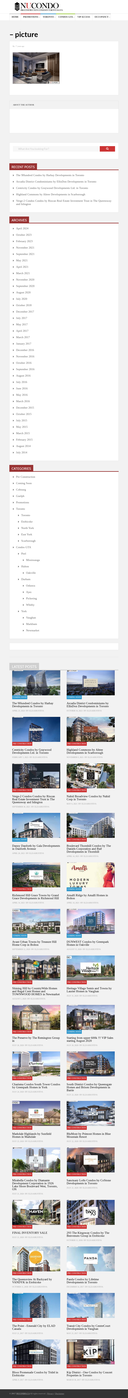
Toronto (48, 17)
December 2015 (25, 407)
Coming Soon (24, 483)
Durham (25, 579)
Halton (25, 566)
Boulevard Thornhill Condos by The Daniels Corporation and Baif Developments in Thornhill (89, 848)
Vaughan (31, 617)
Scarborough (28, 540)
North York (27, 528)
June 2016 (22, 388)
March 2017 (23, 337)
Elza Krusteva (36, 711)
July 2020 (21, 298)
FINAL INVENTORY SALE (29, 1232)
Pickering (31, 598)
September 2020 (25, 286)
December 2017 (25, 311)
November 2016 (25, 356)
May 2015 (22, 426)
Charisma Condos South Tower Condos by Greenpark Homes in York (36, 1086)
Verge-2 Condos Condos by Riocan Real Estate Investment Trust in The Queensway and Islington (63, 202)
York (24, 611)
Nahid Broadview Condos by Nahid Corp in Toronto (88, 798)
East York (26, 534)
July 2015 (21, 420)
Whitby (30, 604)
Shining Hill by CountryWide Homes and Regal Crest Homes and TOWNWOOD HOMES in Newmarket (36, 991)
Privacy (50, 1393)
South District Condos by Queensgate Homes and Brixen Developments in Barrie (89, 1087)
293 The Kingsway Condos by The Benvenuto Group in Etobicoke (88, 1234)
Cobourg (21, 489)
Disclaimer (59, 1393)
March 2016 (23, 401)
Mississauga (33, 560)
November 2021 (25, 247)
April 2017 (22, 330)
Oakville (31, 572)
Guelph (20, 496)
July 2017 (21, 318)
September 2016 (25, 369)
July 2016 (21, 382)
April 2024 (22, 228)
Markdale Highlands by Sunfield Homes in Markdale (31, 1135)
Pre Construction (25, 476)
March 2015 (23, 433)
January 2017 (23, 343)
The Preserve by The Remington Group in (36, 1039)
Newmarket (32, 630)
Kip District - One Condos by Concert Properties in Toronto (89, 1374)
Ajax (29, 592)
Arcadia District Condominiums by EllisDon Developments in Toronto (56, 181)
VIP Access (83, 17)
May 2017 (22, 324)
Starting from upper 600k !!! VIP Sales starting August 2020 (90, 1039)
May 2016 (22, 394)
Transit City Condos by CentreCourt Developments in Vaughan (88, 1327)
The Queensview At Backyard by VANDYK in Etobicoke (32, 1281)
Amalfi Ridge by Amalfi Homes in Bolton (87, 897)
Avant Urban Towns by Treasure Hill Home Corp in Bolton (34, 943)
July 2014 (21, 452)
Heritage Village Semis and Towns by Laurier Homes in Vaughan (89, 990)
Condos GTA (65, 17)
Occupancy (101, 17)
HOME (15, 17)
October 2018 (24, 305)
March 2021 (23, 273)
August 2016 (23, 375)
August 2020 (23, 292)
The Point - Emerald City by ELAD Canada (33, 1327)
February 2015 (24, 439)
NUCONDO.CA (23, 1393)
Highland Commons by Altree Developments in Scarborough (50, 194)
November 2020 (25, 279)
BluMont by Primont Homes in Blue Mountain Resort (89, 1135)
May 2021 (22, 260)
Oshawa (30, 585)
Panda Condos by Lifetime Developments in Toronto (83, 1281)
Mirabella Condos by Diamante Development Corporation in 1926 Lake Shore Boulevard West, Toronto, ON (35, 1185)
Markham (31, 624)
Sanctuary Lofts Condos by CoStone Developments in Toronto (89, 1182)
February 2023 (24, 241)
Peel (23, 553)
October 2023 (24, 234)
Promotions (30, 17)
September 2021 (25, 254)
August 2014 (23, 446)
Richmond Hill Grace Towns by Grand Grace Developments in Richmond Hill (35, 897)
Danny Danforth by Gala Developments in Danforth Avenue (36, 847)
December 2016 (25, 350)
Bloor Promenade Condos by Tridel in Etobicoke (35, 1374)
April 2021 (22, 266)
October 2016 (24, 362)
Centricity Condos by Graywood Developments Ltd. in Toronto (52, 188)
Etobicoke (27, 521)
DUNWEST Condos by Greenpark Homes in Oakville (88, 943)
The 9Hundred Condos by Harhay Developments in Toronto (50, 175)
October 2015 (24, 414)
